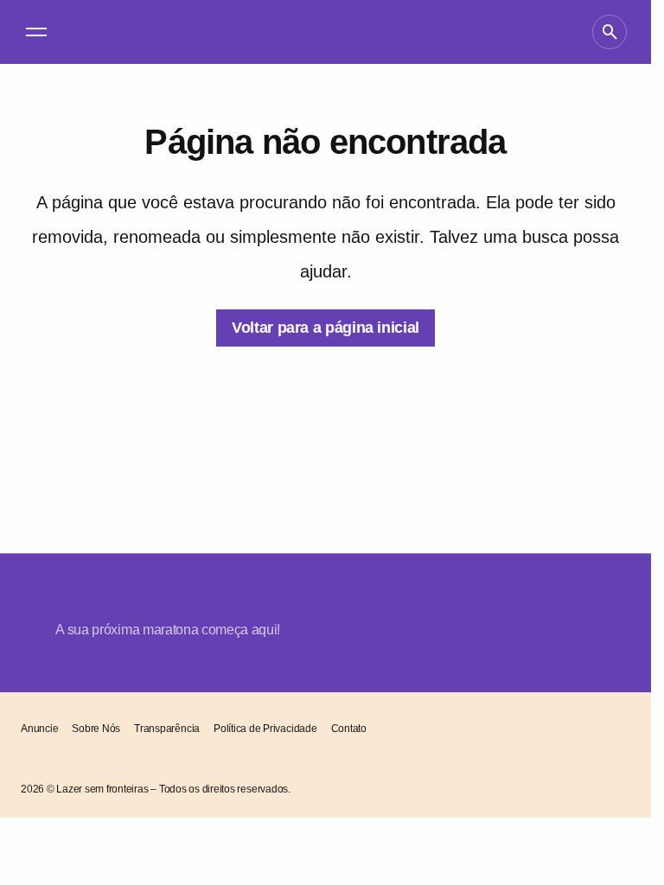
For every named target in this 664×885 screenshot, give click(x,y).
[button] (36, 32)
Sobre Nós (96, 729)
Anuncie (39, 729)
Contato (349, 729)
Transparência (167, 729)
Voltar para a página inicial (325, 327)
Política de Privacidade (265, 729)
